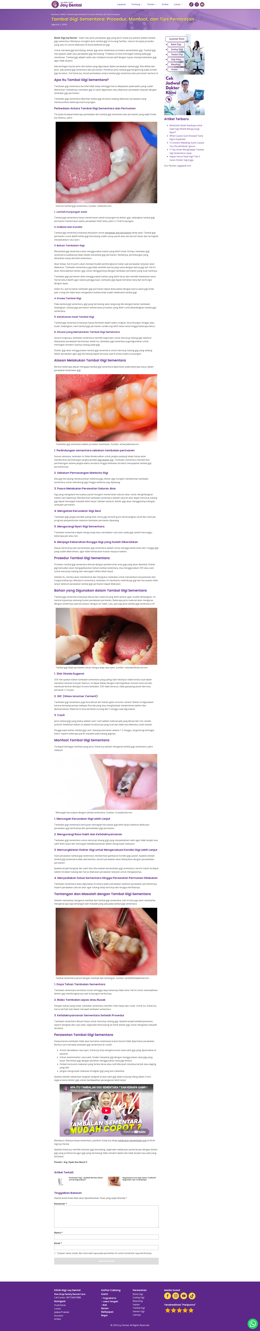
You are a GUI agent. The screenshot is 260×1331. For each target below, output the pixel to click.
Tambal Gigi (139, 1307)
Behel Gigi (138, 1294)
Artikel (165, 4)
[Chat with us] (253, 1324)
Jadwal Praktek (61, 1312)
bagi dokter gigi (106, 459)
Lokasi (177, 4)
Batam (105, 1308)
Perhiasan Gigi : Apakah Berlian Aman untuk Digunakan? (86, 1179)
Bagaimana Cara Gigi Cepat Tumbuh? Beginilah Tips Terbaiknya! (139, 1179)
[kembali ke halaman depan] (66, 4)
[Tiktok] (192, 1296)
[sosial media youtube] (202, 4)
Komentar (60, 1203)
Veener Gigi (138, 1311)
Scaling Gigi (138, 1297)
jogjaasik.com (184, 165)
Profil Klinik (60, 1305)
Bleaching (138, 1301)
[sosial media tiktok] (191, 4)
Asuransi (58, 1315)
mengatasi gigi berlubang (118, 232)
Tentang (135, 4)
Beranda (55, 14)
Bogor (104, 1315)
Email (58, 1243)
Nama (58, 1232)
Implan (136, 1304)
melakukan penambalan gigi (132, 1140)
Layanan (121, 4)
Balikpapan (107, 1311)
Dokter (151, 4)
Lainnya (137, 1314)
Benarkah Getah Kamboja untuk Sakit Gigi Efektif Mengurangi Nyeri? (186, 129)
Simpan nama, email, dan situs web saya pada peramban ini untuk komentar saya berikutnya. (104, 1253)
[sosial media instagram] (197, 4)
